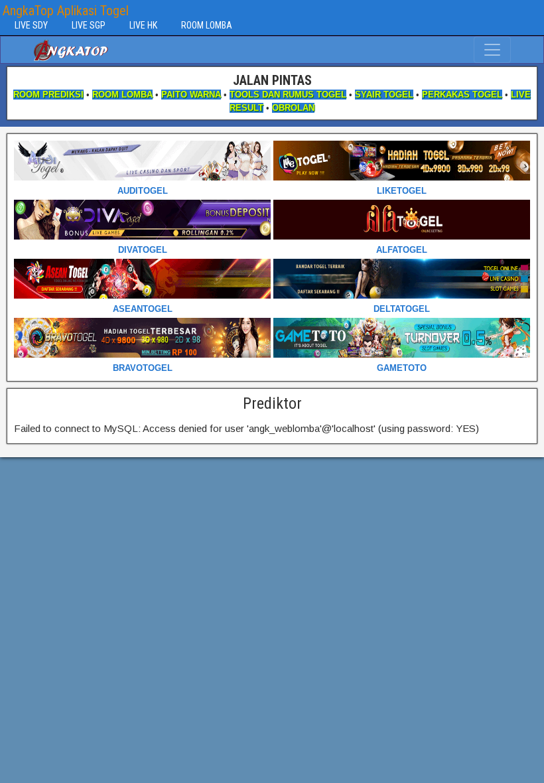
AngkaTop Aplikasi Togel (66, 11)
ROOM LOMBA (206, 25)
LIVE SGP (88, 25)
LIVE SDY (31, 25)
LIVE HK (143, 25)
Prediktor (272, 403)
